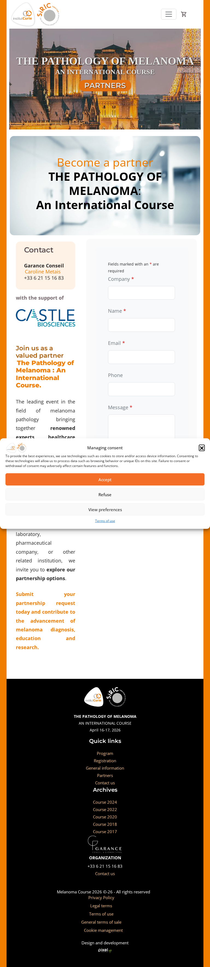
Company (121, 279)
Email (116, 343)
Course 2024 (105, 802)
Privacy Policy (101, 897)
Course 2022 (105, 809)
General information (105, 768)
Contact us (105, 782)
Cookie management (103, 930)
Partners (105, 775)
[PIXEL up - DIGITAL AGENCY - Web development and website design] (105, 950)
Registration (105, 760)
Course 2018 (105, 824)
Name (117, 311)
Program (105, 753)
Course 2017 (105, 831)
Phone (115, 375)
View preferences (105, 509)
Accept (105, 479)
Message (120, 407)
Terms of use (105, 521)
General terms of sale (101, 922)
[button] (202, 447)
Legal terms (101, 905)
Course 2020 (105, 817)
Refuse (105, 494)
